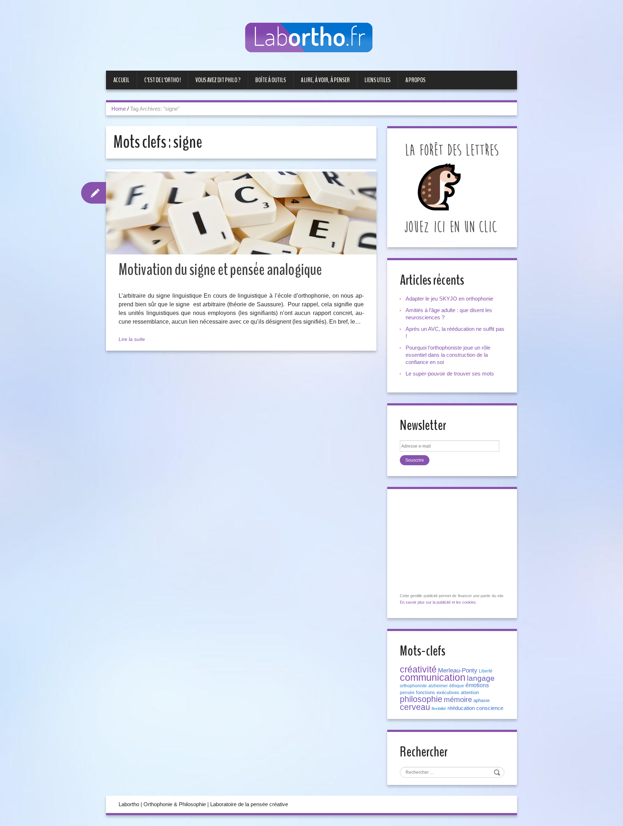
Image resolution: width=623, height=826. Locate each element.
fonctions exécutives (437, 692)
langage (481, 678)
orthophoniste (413, 685)
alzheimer (438, 685)
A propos (415, 80)
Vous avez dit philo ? (217, 80)
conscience (489, 708)
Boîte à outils (270, 80)
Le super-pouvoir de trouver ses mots (450, 373)
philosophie (421, 699)
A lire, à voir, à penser (325, 80)
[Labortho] (311, 38)
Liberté (485, 671)
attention (470, 692)
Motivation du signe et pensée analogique (220, 270)
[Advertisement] (454, 541)
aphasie (481, 700)
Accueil (121, 80)
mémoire (458, 699)
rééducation (461, 708)
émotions (477, 685)
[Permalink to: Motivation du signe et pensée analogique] (241, 213)
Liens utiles (377, 80)
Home (118, 109)
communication (432, 677)
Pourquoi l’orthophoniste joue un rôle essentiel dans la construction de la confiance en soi (448, 355)
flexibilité (439, 708)
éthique (456, 685)
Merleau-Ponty (457, 670)
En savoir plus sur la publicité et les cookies (438, 602)
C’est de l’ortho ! (162, 80)
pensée (407, 692)
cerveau (415, 707)
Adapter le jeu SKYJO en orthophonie (450, 299)
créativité (418, 669)
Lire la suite (132, 339)
